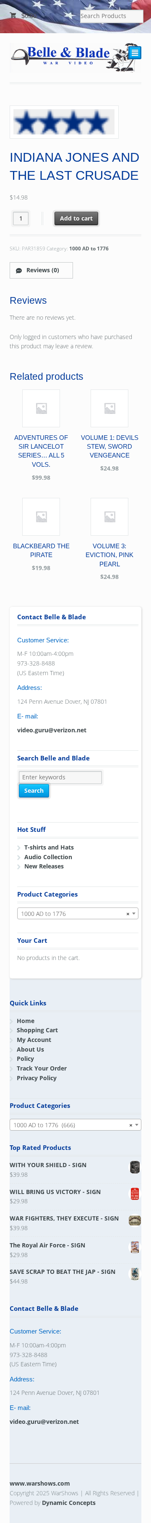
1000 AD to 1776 (89, 248)
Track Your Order (42, 1068)
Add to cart (76, 218)
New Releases (44, 866)
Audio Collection (48, 857)
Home (25, 1021)
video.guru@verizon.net (51, 730)
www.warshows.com (40, 1483)
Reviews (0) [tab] (42, 270)
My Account (34, 1040)
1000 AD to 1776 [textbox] (75, 914)
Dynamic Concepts (69, 1503)
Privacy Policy (37, 1078)
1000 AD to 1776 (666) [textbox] (73, 1125)
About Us (30, 1049)
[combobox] (78, 913)
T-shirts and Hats (49, 847)
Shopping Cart (37, 1030)
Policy (25, 1059)
